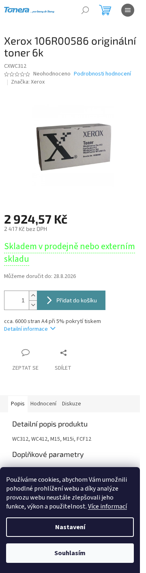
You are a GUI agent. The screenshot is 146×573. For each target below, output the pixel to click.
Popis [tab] (18, 404)
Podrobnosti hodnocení (102, 74)
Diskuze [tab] (71, 404)
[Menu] (128, 10)
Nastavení (70, 527)
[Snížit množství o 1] (33, 305)
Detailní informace (26, 329)
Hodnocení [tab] (43, 404)
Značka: (28, 82)
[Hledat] (85, 10)
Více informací (107, 506)
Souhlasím (70, 553)
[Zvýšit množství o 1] (33, 295)
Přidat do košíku (76, 300)
